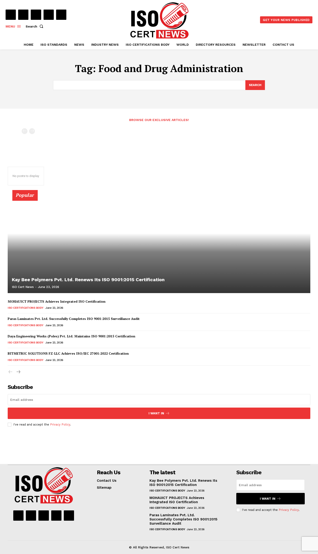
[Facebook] (11, 15)
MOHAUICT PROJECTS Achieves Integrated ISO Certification (56, 301)
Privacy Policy (60, 424)
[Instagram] (23, 15)
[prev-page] (24, 131)
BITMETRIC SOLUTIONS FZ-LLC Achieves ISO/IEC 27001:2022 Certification (68, 353)
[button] (35, 26)
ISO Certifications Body (26, 307)
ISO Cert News (23, 287)
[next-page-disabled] (32, 131)
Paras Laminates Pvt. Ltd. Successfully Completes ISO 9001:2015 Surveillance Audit (74, 318)
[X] (49, 15)
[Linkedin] (36, 15)
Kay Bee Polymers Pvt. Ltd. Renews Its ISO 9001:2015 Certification (88, 279)
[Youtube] (61, 15)
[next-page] (18, 372)
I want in (156, 413)
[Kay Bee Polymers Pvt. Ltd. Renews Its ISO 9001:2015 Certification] (159, 244)
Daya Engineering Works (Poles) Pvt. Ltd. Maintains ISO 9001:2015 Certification (71, 336)
